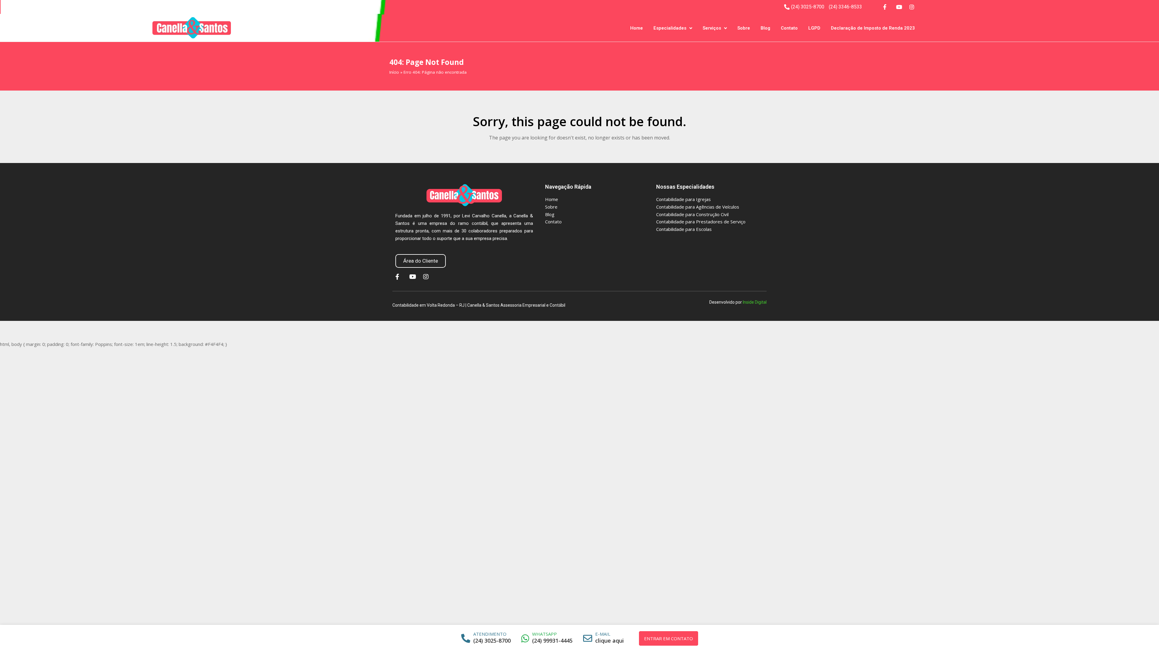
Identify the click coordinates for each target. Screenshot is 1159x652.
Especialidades (669, 28)
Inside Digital (755, 302)
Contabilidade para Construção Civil (692, 214)
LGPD (814, 28)
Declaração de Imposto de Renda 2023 (873, 28)
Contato (789, 28)
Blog (765, 28)
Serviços (712, 28)
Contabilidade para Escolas (684, 229)
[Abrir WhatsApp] (1147, 637)
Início (394, 72)
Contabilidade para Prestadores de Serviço (701, 222)
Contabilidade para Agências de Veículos (697, 207)
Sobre (743, 28)
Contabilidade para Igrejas (683, 199)
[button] (420, 261)
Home (636, 28)
